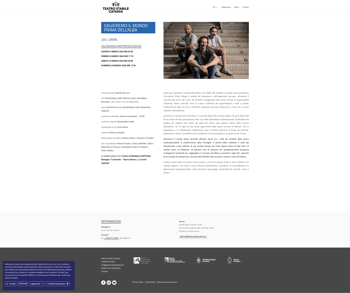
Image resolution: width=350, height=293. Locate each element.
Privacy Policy (137, 282)
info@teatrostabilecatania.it (112, 264)
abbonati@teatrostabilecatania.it (193, 236)
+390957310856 (111, 238)
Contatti (245, 7)
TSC (214, 7)
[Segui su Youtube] (114, 282)
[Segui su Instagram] (109, 282)
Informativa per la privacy (167, 282)
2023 (104, 39)
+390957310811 (108, 261)
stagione (113, 39)
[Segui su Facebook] (103, 282)
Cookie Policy (150, 282)
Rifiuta (22, 284)
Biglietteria (226, 7)
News (236, 7)
